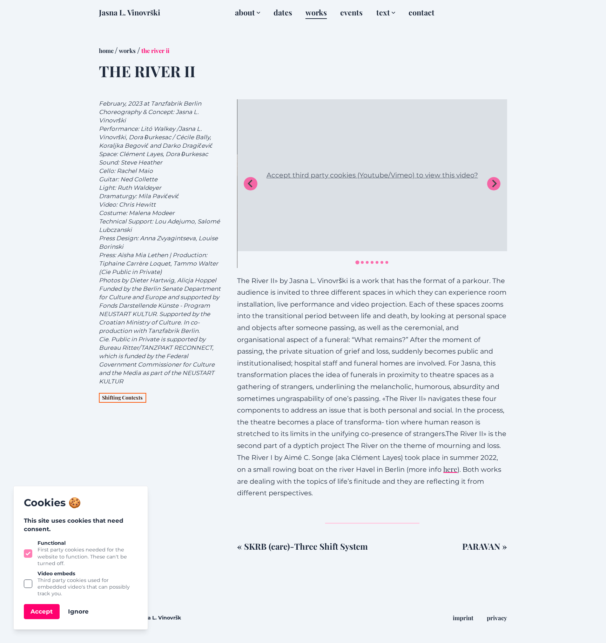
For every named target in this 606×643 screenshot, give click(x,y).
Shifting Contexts (122, 397)
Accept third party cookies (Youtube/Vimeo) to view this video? (372, 175)
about (245, 12)
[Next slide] (493, 183)
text (383, 12)
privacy (497, 618)
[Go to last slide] (250, 183)
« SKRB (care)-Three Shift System (302, 546)
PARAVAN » (484, 546)
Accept (42, 611)
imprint (463, 618)
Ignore (78, 611)
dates (283, 12)
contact (422, 12)
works (316, 12)
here (450, 469)
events (351, 12)
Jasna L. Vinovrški (129, 12)
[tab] (357, 262)
